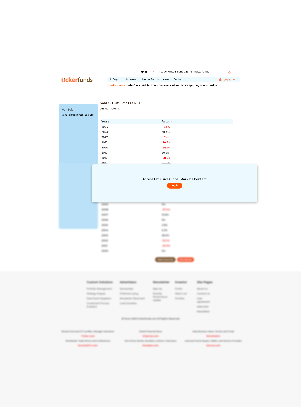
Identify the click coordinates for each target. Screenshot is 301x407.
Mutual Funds (150, 79)
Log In (175, 185)
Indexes (131, 79)
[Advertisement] (150, 36)
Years (105, 121)
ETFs (166, 79)
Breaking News (116, 85)
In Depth (115, 79)
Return (167, 121)
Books (177, 79)
